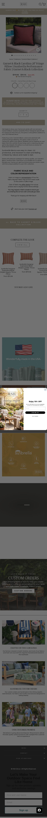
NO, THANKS (35, 416)
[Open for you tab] (39, 810)
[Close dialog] (45, 389)
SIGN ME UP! (35, 412)
